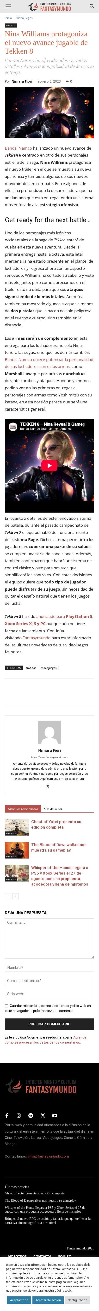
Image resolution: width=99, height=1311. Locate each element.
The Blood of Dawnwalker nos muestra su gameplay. (41, 1200)
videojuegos (48, 668)
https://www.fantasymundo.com (49, 757)
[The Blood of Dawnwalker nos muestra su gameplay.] (17, 850)
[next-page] (15, 896)
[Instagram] (19, 1116)
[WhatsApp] (43, 695)
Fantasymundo (36, 637)
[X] (20, 695)
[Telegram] (54, 695)
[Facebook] (9, 695)
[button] (8, 6)
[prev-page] (8, 896)
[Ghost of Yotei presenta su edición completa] (17, 827)
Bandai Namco (18, 148)
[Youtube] (55, 1116)
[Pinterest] (32, 695)
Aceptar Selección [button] (48, 1300)
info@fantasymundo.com (48, 1156)
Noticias (11, 25)
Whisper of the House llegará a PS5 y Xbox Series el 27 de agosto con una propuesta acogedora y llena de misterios (45, 1210)
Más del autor (53, 809)
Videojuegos (24, 18)
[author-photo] (49, 744)
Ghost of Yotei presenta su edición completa (34, 1193)
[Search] (92, 6)
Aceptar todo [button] (19, 1300)
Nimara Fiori (22, 81)
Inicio (8, 18)
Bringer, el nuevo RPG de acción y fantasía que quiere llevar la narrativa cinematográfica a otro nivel (48, 1221)
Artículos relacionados (23, 809)
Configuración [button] (77, 1300)
